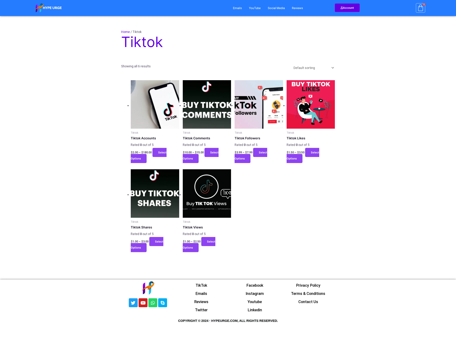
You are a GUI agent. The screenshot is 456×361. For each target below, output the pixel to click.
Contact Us (308, 302)
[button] (238, 8)
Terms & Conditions (308, 293)
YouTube (255, 8)
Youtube (255, 302)
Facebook (254, 285)
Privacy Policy (308, 285)
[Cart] (420, 8)
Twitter (201, 310)
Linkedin (255, 310)
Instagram (255, 293)
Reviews (297, 8)
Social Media (276, 8)
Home (125, 32)
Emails (237, 8)
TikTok (201, 285)
